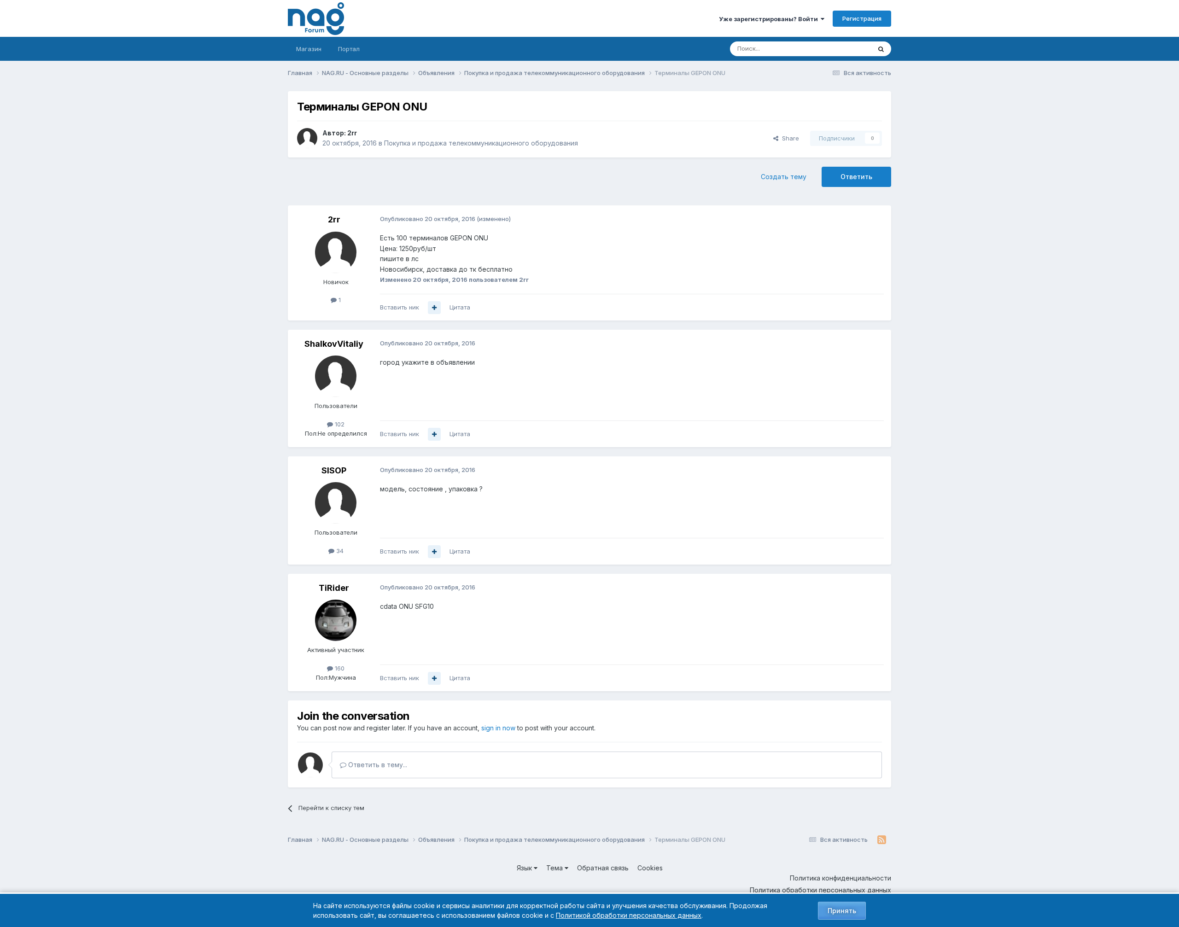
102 (338, 424)
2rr (352, 133)
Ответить (856, 177)
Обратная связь (603, 868)
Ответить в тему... (376, 765)
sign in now (498, 728)
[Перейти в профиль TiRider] (335, 620)
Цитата (459, 307)
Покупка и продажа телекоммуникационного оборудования (481, 143)
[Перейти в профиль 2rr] (307, 138)
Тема (555, 868)
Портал (349, 48)
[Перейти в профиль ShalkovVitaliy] (335, 376)
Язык (525, 868)
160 (338, 668)
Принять (842, 911)
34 (339, 550)
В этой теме (842, 48)
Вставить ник (399, 307)
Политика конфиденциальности (840, 878)
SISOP (333, 470)
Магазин (308, 48)
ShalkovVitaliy (333, 344)
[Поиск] (881, 48)
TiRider (334, 588)
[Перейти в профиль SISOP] (335, 503)
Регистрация (861, 18)
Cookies (650, 868)
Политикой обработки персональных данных (628, 915)
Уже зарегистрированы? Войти (770, 19)
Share (788, 138)
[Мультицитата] (434, 307)
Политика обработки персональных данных (820, 890)
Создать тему (783, 177)
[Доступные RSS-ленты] (881, 840)
